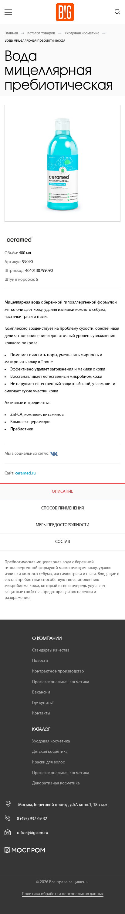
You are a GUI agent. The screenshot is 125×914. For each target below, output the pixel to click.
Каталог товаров (41, 33)
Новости (40, 661)
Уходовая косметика (82, 33)
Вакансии (41, 692)
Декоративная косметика (56, 783)
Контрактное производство (58, 671)
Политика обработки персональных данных (62, 894)
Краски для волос (48, 762)
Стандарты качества (50, 650)
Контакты (41, 713)
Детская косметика (50, 751)
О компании (47, 639)
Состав (62, 542)
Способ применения (62, 508)
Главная (11, 33)
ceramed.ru (25, 473)
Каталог (41, 730)
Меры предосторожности (62, 525)
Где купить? (43, 703)
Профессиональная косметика (60, 682)
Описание (62, 491)
